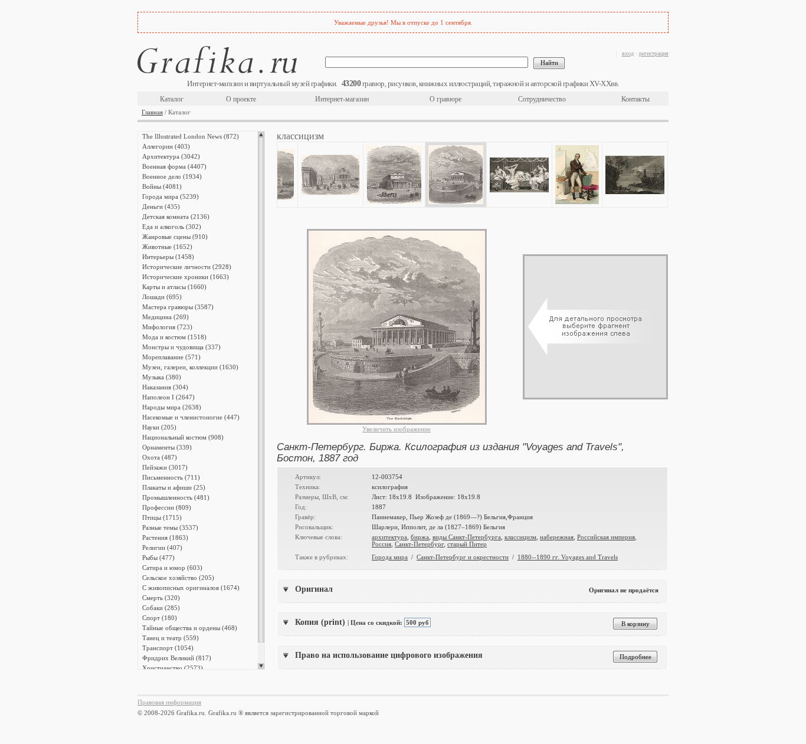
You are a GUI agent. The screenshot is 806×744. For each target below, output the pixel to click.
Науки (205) (159, 427)
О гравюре (445, 99)
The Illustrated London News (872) (190, 136)
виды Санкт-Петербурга (467, 536)
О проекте (241, 99)
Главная (152, 112)
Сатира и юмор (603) (172, 567)
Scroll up (261, 134)
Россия (381, 544)
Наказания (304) (165, 387)
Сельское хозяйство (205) (178, 577)
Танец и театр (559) (170, 637)
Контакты (635, 99)
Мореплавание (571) (171, 356)
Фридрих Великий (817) (176, 657)
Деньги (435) (161, 206)
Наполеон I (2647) (168, 397)
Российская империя (606, 536)
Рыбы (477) (158, 557)
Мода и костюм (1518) (174, 336)
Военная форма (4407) (174, 166)
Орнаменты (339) (167, 447)
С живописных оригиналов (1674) (191, 587)
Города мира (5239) (170, 196)
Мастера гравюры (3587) (178, 306)
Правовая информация (169, 702)
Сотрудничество (542, 99)
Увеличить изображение (396, 428)
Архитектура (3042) (171, 156)
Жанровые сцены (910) (175, 236)
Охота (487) (159, 457)
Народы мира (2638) (171, 407)
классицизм (520, 536)
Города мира (390, 557)
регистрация (654, 53)
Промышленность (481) (175, 497)
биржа (420, 536)
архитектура (389, 536)
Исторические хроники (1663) (185, 276)
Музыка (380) (161, 377)
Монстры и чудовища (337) (181, 346)
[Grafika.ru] (217, 61)
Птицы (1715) (162, 517)
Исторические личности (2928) (186, 266)
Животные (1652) (167, 246)
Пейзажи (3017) (165, 467)
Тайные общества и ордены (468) (189, 627)
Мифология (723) (167, 326)
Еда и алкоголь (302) (171, 226)
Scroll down (261, 666)
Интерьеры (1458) (168, 256)
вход (628, 53)
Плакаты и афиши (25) (173, 487)
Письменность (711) (171, 477)
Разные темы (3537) (170, 527)
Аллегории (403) (166, 146)
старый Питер (467, 544)
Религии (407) (162, 547)
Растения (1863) (165, 537)
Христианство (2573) (172, 667)
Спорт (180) (159, 617)
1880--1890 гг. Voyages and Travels (567, 557)
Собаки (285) (161, 607)
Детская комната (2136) (175, 216)
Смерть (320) (161, 597)
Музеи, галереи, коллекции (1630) (190, 367)
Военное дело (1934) (172, 176)
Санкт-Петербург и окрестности (463, 557)
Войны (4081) (162, 186)
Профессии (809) (166, 507)
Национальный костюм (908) (183, 437)
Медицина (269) (165, 316)
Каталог (172, 99)
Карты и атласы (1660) (174, 286)
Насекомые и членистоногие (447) (191, 417)
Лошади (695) (162, 296)
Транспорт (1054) (168, 647)
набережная (557, 536)
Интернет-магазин (342, 99)
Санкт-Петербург (419, 544)
